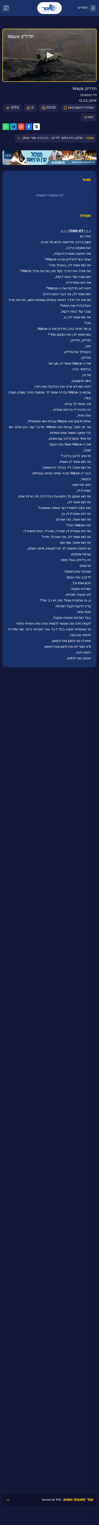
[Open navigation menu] (93, 8)
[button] (49, 55)
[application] (49, 55)
